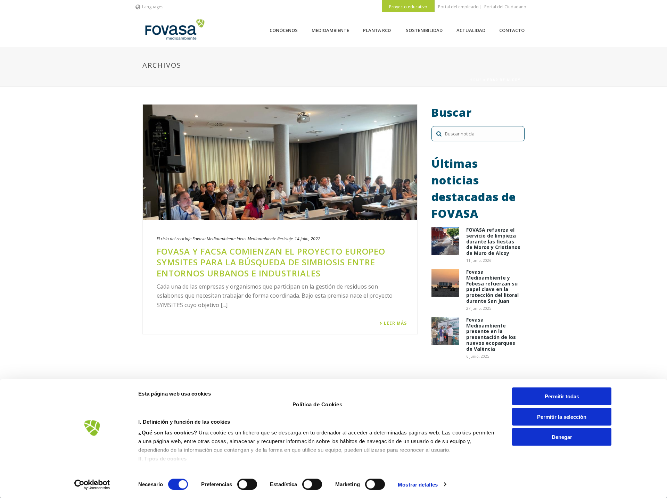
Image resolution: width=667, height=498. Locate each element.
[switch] (247, 484)
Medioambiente (261, 239)
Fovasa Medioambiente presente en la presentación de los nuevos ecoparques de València (491, 334)
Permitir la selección (561, 417)
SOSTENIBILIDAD (424, 30)
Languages (152, 7)
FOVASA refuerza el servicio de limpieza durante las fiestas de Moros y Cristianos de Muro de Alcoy (493, 241)
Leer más (395, 323)
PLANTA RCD (377, 30)
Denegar (562, 437)
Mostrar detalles (418, 484)
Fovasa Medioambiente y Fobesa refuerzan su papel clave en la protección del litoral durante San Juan (492, 286)
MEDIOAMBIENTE (330, 30)
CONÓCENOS (284, 30)
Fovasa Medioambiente (214, 239)
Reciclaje (285, 239)
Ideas (241, 239)
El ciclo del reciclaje (174, 239)
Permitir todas (562, 396)
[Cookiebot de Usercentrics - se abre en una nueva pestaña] (92, 484)
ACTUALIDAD (470, 30)
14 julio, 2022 (307, 239)
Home (475, 79)
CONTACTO (512, 30)
